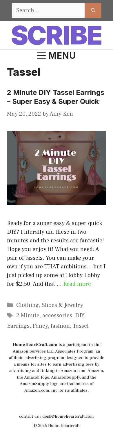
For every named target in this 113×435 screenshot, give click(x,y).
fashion (60, 326)
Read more (77, 284)
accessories (57, 315)
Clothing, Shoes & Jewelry (49, 305)
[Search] (93, 10)
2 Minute (27, 315)
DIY (79, 315)
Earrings (18, 326)
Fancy (40, 326)
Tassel (81, 326)
